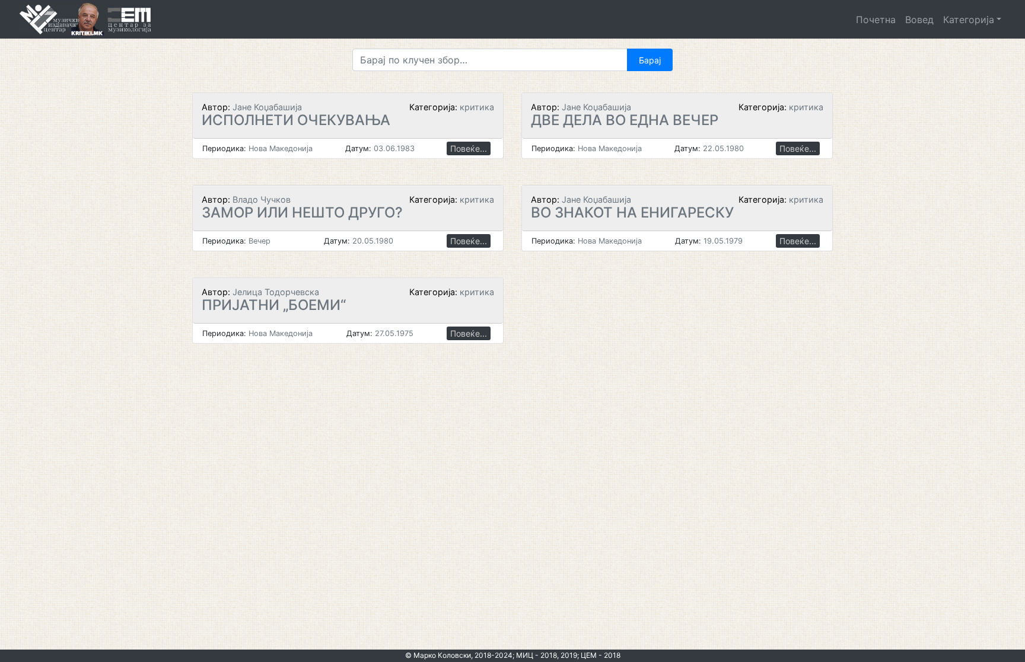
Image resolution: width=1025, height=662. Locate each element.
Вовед (919, 19)
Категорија (968, 19)
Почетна (876, 19)
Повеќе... (468, 148)
